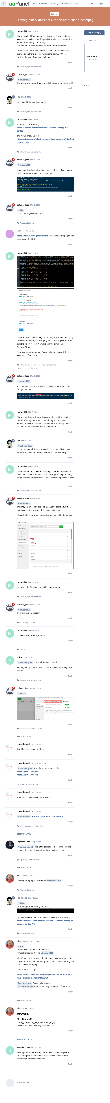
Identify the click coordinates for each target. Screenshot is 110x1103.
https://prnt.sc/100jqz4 (27, 771)
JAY (21, 210)
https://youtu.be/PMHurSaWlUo (49, 816)
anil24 (23, 693)
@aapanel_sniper (25, 986)
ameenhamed (26, 847)
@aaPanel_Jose (54, 880)
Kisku (22, 903)
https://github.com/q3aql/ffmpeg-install (36, 235)
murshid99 (25, 79)
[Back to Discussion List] (3, 3)
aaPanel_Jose (26, 446)
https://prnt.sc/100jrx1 (27, 774)
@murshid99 (47, 953)
